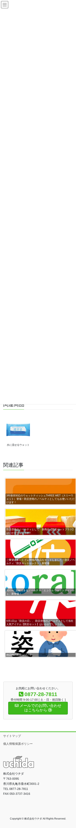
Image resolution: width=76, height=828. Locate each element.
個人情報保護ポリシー (18, 743)
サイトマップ (12, 736)
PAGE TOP (70, 799)
